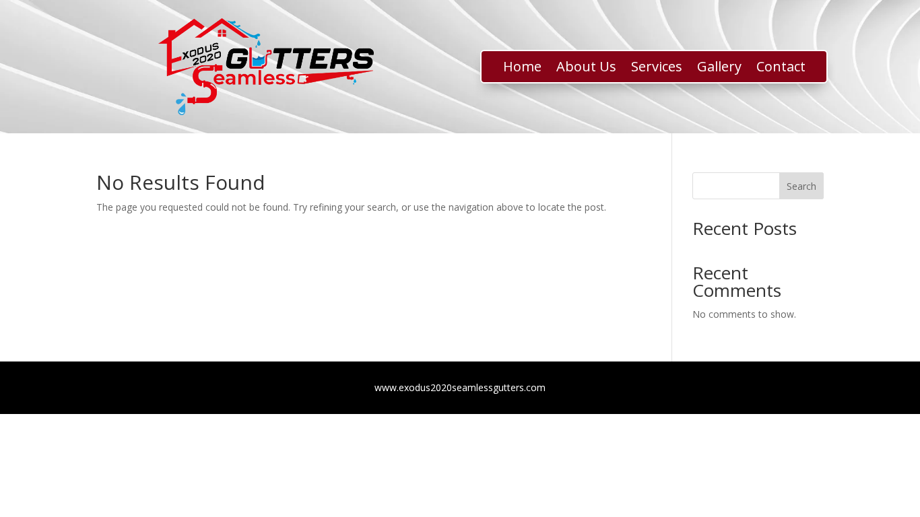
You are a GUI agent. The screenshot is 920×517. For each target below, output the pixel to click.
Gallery (719, 68)
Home (522, 68)
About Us (586, 68)
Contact (781, 68)
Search (801, 186)
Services (656, 68)
